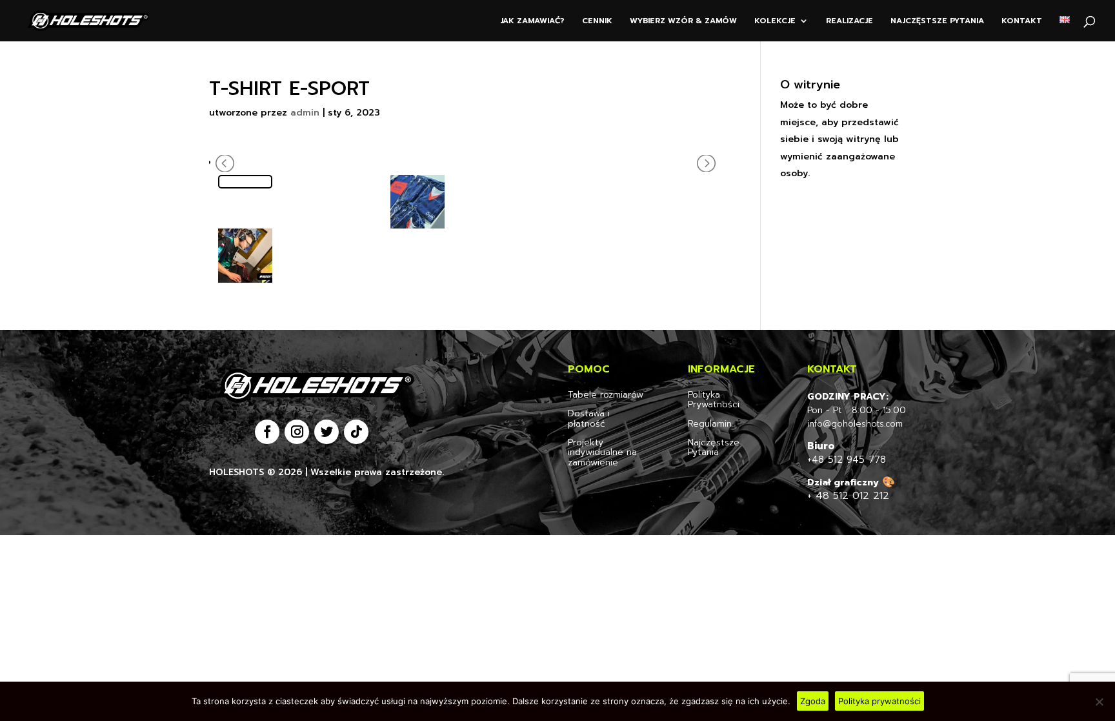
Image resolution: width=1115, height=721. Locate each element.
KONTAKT (1021, 21)
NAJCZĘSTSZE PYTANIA (937, 21)
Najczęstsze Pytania (713, 447)
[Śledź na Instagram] (297, 432)
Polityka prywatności (879, 701)
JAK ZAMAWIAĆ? (532, 21)
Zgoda (812, 701)
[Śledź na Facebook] (267, 432)
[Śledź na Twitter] (326, 432)
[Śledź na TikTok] (356, 432)
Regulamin (710, 424)
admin (304, 112)
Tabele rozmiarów (605, 394)
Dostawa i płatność (589, 418)
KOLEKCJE (775, 21)
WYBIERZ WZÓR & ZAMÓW (683, 21)
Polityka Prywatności (713, 399)
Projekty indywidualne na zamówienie (602, 452)
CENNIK (597, 21)
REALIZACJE (849, 21)
